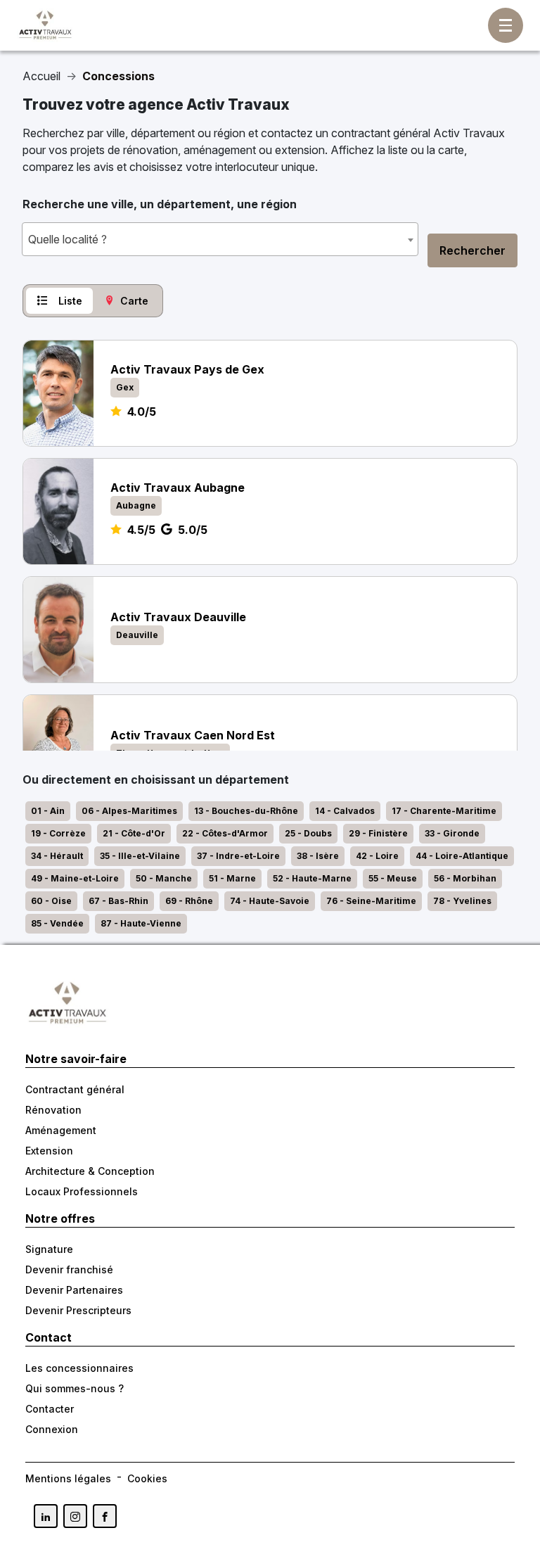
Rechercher (472, 250)
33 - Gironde (452, 833)
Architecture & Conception (90, 1171)
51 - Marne (232, 878)
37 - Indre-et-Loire (238, 856)
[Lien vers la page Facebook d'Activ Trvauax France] (105, 1516)
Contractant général (74, 1089)
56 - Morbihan (465, 878)
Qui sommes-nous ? (74, 1388)
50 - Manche (164, 878)
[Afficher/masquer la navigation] (505, 25)
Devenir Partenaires (74, 1290)
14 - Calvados (345, 811)
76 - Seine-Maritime (371, 901)
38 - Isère (318, 856)
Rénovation (53, 1110)
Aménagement (60, 1130)
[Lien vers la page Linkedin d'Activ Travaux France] (46, 1516)
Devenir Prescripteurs (78, 1310)
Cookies (147, 1478)
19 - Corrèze (58, 833)
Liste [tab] (70, 301)
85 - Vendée (57, 923)
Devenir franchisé (69, 1269)
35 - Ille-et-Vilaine (140, 856)
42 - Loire (377, 856)
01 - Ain (48, 811)
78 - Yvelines (462, 901)
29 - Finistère (378, 833)
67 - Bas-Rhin (118, 901)
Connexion (51, 1429)
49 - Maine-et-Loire (75, 878)
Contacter (49, 1409)
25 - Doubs (308, 833)
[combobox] (220, 239)
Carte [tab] (134, 301)
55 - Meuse (392, 878)
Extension (49, 1151)
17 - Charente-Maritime (444, 811)
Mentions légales (68, 1478)
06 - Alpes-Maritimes (129, 811)
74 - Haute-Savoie (269, 901)
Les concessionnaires (79, 1368)
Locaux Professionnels (81, 1191)
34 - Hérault (57, 856)
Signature (49, 1249)
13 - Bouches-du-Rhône (246, 811)
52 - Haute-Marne (312, 878)
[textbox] (220, 239)
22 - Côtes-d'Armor (225, 833)
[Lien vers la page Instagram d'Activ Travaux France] (75, 1516)
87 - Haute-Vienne (141, 923)
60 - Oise (51, 901)
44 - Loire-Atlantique (462, 856)
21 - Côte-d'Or (134, 833)
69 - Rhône (189, 901)
